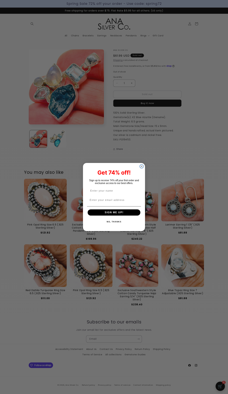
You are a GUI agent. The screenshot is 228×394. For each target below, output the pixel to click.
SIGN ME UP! (114, 212)
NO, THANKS (114, 222)
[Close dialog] (141, 166)
